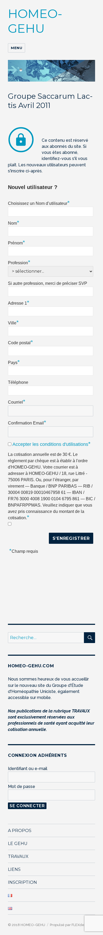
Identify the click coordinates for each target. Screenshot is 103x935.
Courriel (16, 401)
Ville (13, 322)
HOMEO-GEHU (35, 21)
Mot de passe (21, 786)
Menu (16, 48)
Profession (19, 262)
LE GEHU (17, 843)
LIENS (14, 869)
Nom (13, 222)
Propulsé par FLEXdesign (70, 925)
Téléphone (18, 382)
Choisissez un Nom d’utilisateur (39, 203)
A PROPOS (19, 830)
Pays (14, 362)
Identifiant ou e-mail (27, 768)
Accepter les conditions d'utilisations (50, 444)
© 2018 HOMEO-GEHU (26, 925)
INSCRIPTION (22, 882)
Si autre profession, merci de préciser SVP (47, 283)
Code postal (20, 342)
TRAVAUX (18, 856)
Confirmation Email (27, 422)
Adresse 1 (18, 302)
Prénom (16, 242)
